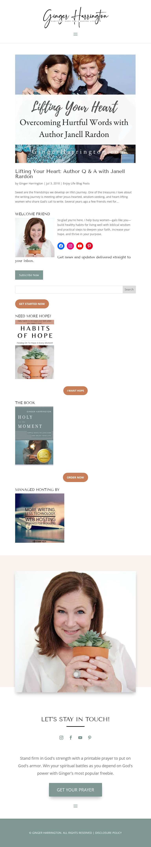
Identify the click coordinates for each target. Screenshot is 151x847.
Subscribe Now (29, 275)
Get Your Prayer (75, 790)
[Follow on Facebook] (71, 738)
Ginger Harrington (31, 183)
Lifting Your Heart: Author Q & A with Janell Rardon (70, 174)
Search (129, 289)
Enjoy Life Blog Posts (76, 183)
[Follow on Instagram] (61, 738)
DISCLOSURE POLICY (108, 833)
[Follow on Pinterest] (90, 738)
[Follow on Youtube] (80, 738)
